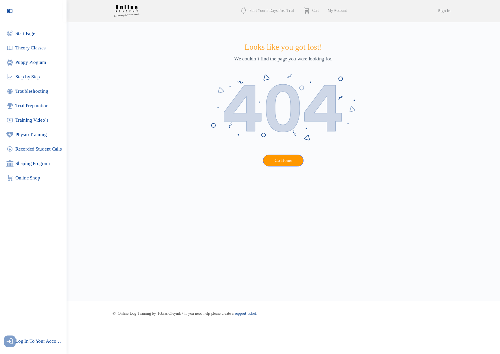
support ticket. (246, 313)
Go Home (283, 160)
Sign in (444, 11)
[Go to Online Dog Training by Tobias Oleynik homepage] (127, 10)
